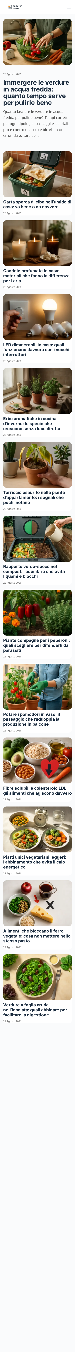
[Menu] (69, 7)
